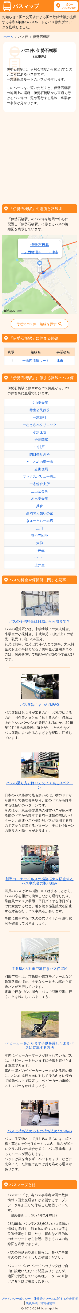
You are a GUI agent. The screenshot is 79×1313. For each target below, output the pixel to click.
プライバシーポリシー (16, 1298)
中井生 (40, 557)
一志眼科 (39, 417)
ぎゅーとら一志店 (39, 521)
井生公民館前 (39, 410)
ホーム (8, 37)
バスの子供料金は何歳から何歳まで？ (39, 621)
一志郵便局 (39, 469)
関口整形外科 (39, 454)
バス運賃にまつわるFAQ (39, 704)
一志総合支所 (39, 484)
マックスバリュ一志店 (39, 476)
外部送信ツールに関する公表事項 (55, 1298)
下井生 (40, 550)
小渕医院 (39, 432)
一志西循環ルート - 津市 (39, 252)
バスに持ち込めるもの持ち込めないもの (39, 1131)
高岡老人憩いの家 (39, 513)
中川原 (40, 447)
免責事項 (32, 1303)
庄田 (39, 528)
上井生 (40, 565)
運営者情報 (47, 1303)
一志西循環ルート (35, 361)
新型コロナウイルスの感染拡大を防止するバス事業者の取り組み (39, 881)
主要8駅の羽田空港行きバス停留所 (40, 969)
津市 (59, 361)
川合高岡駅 (39, 439)
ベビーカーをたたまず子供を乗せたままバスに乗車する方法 (39, 1045)
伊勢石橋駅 (39, 245)
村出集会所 (39, 498)
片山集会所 (39, 402)
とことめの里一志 (39, 462)
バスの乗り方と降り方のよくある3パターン (39, 785)
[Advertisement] (39, 156)
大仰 (39, 543)
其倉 (39, 506)
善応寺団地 (39, 535)
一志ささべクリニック (39, 425)
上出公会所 (39, 491)
